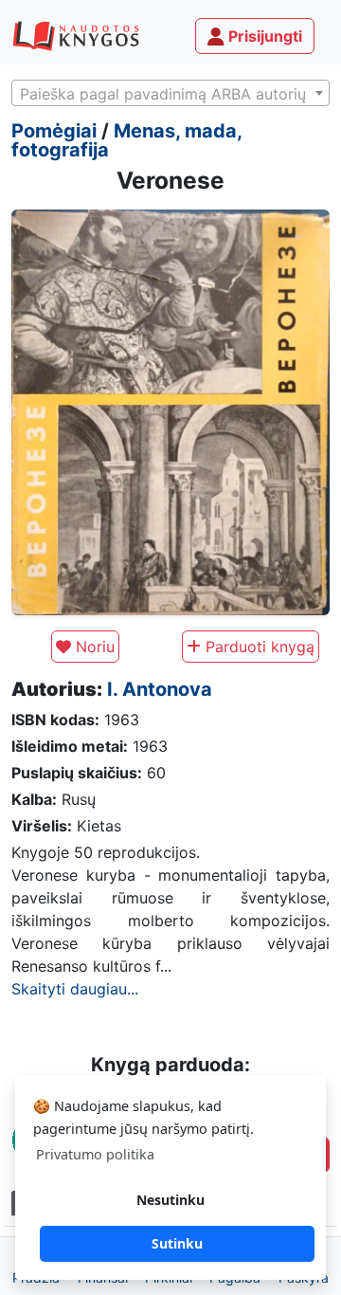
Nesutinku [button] (170, 1200)
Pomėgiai (54, 130)
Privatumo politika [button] (95, 1154)
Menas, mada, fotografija (126, 140)
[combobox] (170, 93)
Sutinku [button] (177, 1243)
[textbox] (170, 94)
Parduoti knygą (257, 646)
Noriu (93, 646)
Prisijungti (263, 36)
